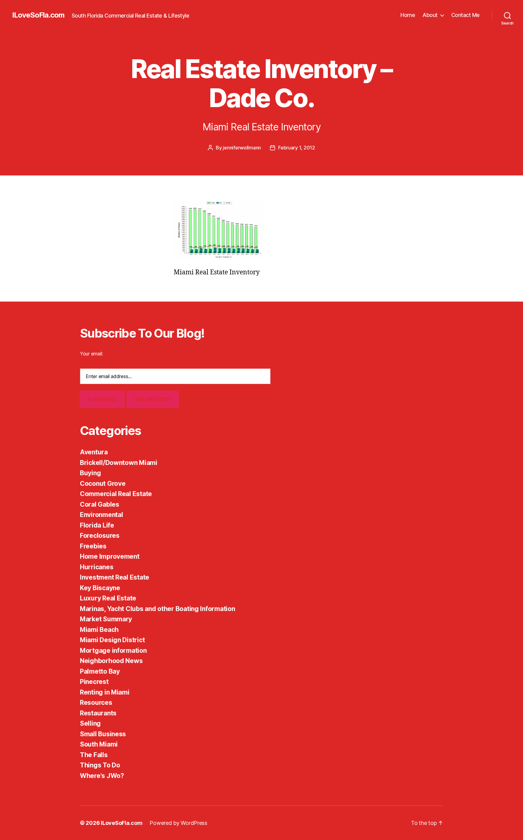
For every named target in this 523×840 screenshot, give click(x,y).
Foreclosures (100, 535)
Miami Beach (99, 629)
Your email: (91, 354)
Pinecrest (94, 681)
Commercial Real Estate (116, 494)
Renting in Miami (105, 692)
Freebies (93, 546)
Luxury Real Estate (108, 598)
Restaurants (98, 713)
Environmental (101, 514)
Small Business (103, 734)
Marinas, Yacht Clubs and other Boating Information (157, 609)
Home (407, 15)
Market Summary (106, 619)
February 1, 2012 (296, 148)
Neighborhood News (111, 661)
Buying (90, 473)
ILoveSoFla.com (38, 15)
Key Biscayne (100, 588)
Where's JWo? (102, 776)
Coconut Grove (103, 483)
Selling (90, 723)
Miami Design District (112, 640)
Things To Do (100, 765)
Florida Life (97, 525)
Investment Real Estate (114, 577)
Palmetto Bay (100, 671)
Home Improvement (110, 556)
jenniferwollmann (242, 148)
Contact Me (465, 15)
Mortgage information (113, 650)
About (430, 15)
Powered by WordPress (178, 823)
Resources (96, 702)
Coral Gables (99, 504)
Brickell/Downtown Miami (118, 462)
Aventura (94, 452)
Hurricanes (96, 567)
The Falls (94, 755)
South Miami (99, 744)
